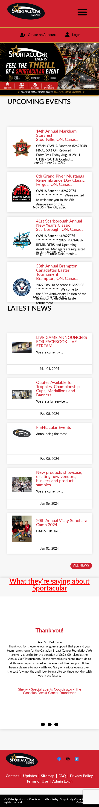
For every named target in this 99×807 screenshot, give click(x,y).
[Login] (67, 34)
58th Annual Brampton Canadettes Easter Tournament (56, 270)
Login (76, 35)
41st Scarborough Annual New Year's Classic (59, 223)
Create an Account (42, 35)
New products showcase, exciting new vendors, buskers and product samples (59, 479)
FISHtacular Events (53, 428)
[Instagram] (68, 758)
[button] (82, 12)
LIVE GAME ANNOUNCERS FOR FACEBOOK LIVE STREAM (61, 342)
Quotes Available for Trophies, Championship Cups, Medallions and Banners (58, 389)
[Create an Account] (23, 35)
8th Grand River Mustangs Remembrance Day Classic (60, 178)
